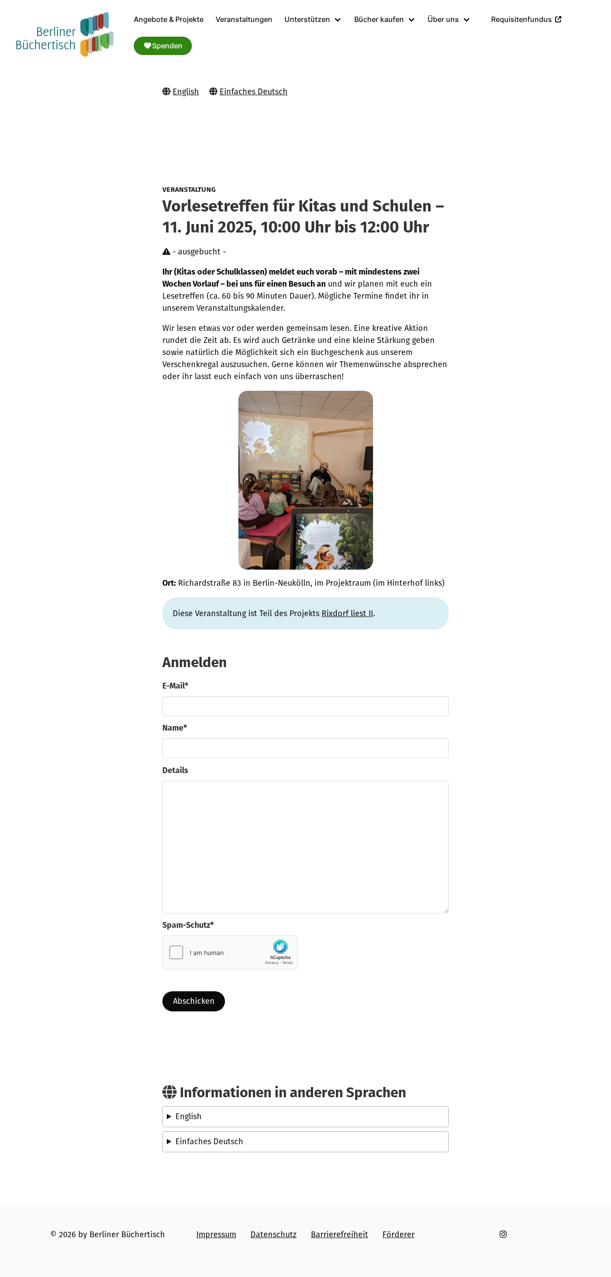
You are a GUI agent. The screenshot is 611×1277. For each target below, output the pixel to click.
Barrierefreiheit (339, 1234)
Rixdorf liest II (347, 613)
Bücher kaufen (379, 19)
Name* (174, 728)
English (186, 92)
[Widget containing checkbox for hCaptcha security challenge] (229, 952)
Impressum (216, 1234)
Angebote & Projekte (169, 19)
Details (175, 770)
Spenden (167, 45)
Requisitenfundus (521, 19)
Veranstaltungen (244, 19)
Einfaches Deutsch (254, 92)
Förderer (398, 1234)
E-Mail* (175, 686)
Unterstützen (307, 19)
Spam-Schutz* (188, 925)
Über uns (443, 19)
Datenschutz (273, 1234)
